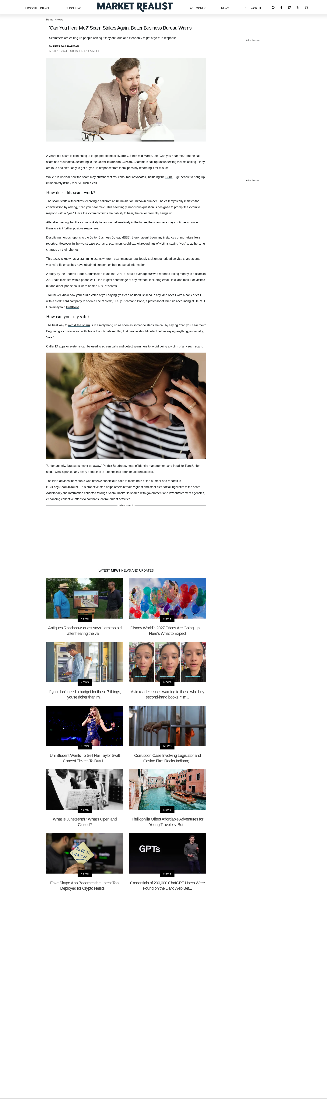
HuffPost (72, 307)
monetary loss (190, 237)
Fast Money (197, 8)
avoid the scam (79, 325)
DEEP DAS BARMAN (66, 46)
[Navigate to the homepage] (135, 7)
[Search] (273, 7)
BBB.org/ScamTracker (62, 487)
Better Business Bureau (115, 161)
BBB (168, 177)
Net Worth (253, 8)
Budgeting (73, 8)
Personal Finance (37, 8)
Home (49, 19)
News (225, 8)
